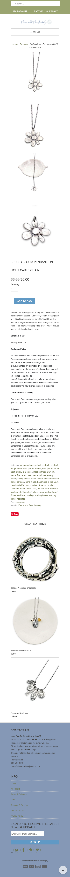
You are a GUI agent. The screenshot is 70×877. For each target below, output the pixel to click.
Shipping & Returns (19, 805)
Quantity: (15, 284)
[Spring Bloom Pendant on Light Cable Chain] (35, 77)
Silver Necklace (18, 495)
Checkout (52, 11)
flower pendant (17, 481)
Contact (14, 783)
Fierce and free (24, 475)
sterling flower (41, 495)
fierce (13, 475)
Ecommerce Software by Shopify (35, 860)
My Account (20, 11)
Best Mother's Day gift (43, 471)
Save (16, 514)
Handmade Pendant (20, 485)
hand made (31, 481)
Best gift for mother (32, 468)
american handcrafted (30, 465)
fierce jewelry (17, 478)
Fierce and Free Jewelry (29, 505)
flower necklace (51, 478)
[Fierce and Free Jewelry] (35, 22)
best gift (45, 465)
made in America (38, 485)
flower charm (37, 478)
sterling (30, 495)
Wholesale (15, 788)
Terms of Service (18, 810)
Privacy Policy (17, 815)
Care (13, 799)
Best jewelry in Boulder (21, 471)
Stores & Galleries (19, 794)
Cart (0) (38, 11)
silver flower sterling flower (45, 491)
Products (24, 44)
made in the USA (28, 488)
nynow (40, 488)
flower (26, 478)
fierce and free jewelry (43, 475)
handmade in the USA (47, 481)
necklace (20, 502)
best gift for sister (50, 468)
